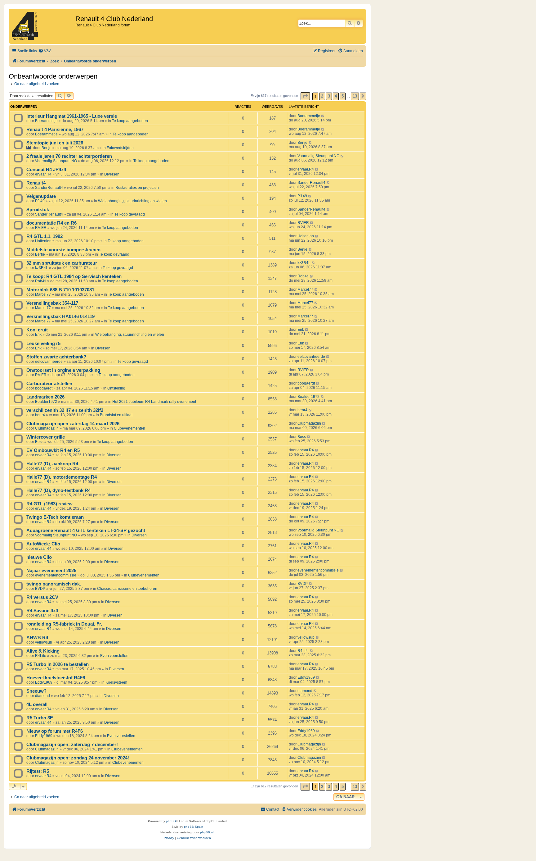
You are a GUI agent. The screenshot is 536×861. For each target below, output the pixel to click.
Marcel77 (43, 294)
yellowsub (43, 642)
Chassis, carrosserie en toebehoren (127, 588)
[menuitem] (44, 51)
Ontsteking (116, 388)
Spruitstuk (37, 209)
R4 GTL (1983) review (49, 503)
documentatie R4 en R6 (51, 223)
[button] (305, 96)
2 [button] (322, 96)
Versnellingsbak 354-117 (52, 303)
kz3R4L (41, 268)
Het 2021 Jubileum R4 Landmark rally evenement (154, 401)
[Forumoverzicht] (42, 26)
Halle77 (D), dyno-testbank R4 (58, 490)
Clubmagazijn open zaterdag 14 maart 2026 (72, 423)
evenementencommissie (55, 575)
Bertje (46, 148)
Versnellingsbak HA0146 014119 (60, 316)
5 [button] (343, 96)
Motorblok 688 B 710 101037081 (60, 289)
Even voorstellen (114, 656)
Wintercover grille (45, 437)
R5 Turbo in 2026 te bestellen (57, 664)
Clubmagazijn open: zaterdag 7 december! (72, 744)
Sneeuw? (36, 691)
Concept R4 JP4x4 (46, 169)
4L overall (36, 704)
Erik (38, 334)
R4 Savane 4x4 (42, 610)
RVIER (41, 228)
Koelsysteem (116, 682)
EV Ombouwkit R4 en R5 (53, 450)
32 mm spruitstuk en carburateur (61, 263)
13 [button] (355, 96)
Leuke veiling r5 (43, 343)
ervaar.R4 (43, 174)
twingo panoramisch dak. (53, 583)
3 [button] (329, 96)
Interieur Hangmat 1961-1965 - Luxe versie (71, 116)
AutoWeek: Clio (43, 543)
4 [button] (336, 96)
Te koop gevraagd (129, 214)
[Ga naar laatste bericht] (323, 116)
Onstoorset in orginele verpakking (63, 370)
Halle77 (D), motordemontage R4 (61, 477)
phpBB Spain (193, 826)
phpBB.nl (206, 832)
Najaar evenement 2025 (51, 570)
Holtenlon (43, 241)
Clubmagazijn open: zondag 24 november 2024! (77, 757)
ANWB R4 (37, 637)
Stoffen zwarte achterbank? (56, 356)
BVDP (40, 588)
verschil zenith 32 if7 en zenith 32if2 (64, 410)
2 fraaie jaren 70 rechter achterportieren (69, 156)
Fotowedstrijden (120, 148)
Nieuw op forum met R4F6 (54, 731)
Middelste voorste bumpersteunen (63, 249)
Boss (39, 442)
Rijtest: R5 (37, 771)
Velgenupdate (41, 196)
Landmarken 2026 (45, 396)
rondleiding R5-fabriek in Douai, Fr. (64, 624)
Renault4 (36, 182)
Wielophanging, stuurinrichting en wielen (132, 201)
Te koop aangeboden (130, 121)
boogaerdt (43, 388)
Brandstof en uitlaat (116, 415)
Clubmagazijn (47, 428)
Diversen (111, 174)
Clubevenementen (129, 428)
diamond (42, 696)
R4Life (40, 656)
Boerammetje (46, 121)
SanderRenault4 (49, 187)
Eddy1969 (43, 682)
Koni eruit (37, 329)
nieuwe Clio (39, 557)
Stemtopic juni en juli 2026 (54, 142)
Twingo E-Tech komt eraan (55, 517)
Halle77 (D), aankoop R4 (52, 463)
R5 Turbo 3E (39, 717)
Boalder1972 (46, 401)
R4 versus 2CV (42, 597)
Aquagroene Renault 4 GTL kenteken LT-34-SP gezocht (85, 530)
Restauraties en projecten (137, 187)
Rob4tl (40, 281)
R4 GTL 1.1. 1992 (44, 236)
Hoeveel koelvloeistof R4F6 (55, 677)
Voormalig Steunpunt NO (56, 161)
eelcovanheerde (49, 361)
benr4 (40, 415)
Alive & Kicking (43, 651)
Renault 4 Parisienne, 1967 (54, 129)
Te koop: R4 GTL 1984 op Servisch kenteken (74, 276)
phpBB (171, 821)
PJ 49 (40, 201)
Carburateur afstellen (49, 383)
